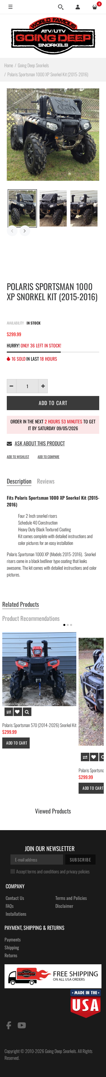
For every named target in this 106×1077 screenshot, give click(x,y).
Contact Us (15, 898)
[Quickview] (27, 712)
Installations (16, 913)
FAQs (10, 905)
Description (19, 481)
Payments (13, 939)
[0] (95, 7)
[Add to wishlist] (18, 712)
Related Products (20, 604)
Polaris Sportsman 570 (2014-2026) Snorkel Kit (39, 725)
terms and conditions (43, 871)
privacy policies (78, 871)
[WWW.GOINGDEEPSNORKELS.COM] (53, 36)
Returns (11, 955)
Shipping (12, 947)
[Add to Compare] (9, 712)
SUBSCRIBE (80, 859)
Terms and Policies (71, 898)
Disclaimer (64, 905)
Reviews (46, 481)
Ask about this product (40, 443)
